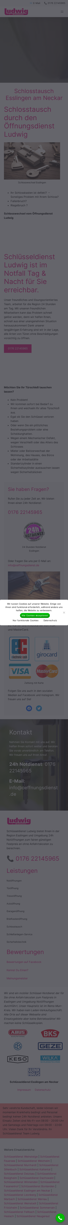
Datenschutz (50, 620)
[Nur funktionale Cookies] (64, 612)
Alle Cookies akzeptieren (35, 615)
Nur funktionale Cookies (26, 620)
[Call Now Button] (60, 1218)
